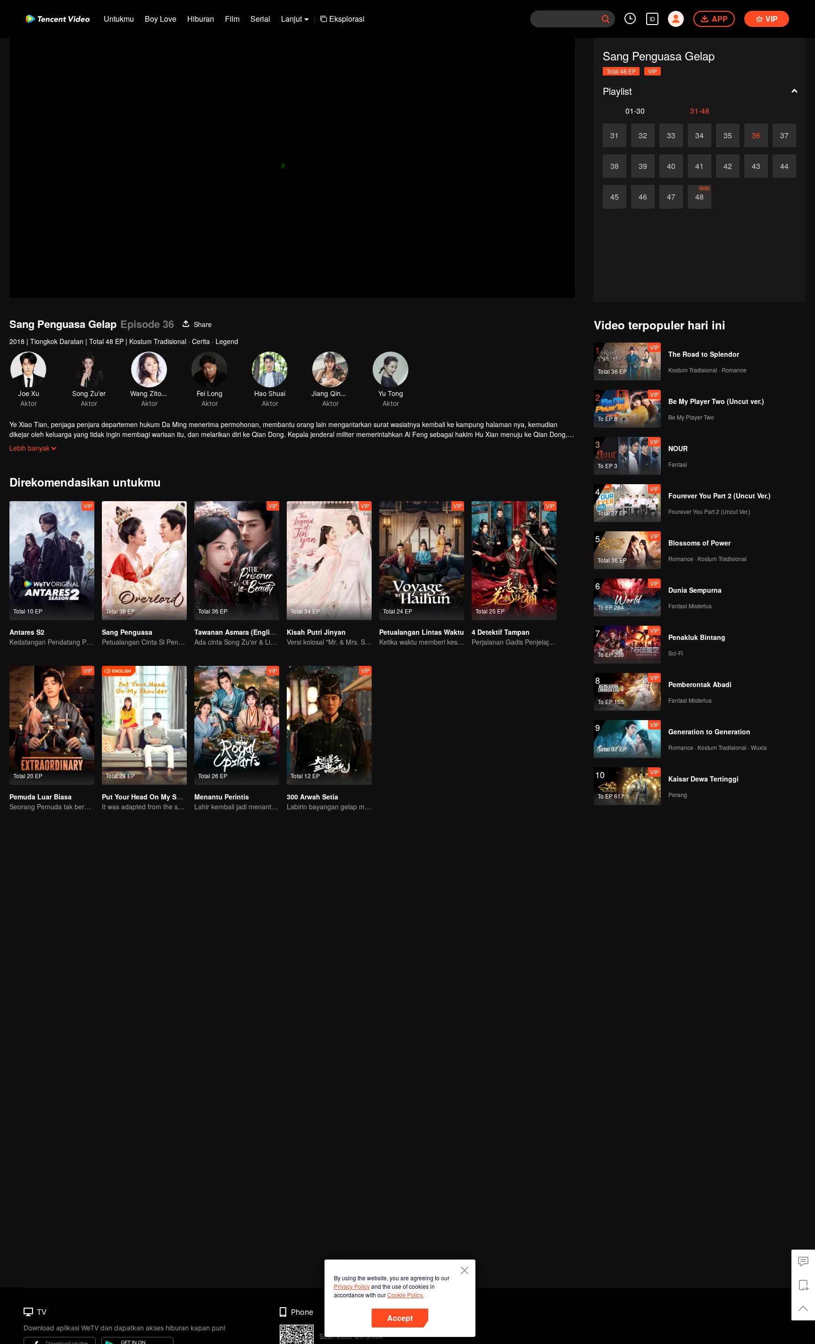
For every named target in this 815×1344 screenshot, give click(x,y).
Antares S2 (26, 632)
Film (232, 18)
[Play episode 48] (699, 197)
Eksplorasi (347, 18)
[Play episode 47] (671, 197)
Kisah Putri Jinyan (316, 632)
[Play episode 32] (643, 135)
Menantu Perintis (221, 796)
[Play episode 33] (671, 135)
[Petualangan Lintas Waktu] (421, 560)
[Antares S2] (51, 560)
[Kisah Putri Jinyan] (329, 560)
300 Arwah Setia (312, 796)
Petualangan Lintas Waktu (421, 632)
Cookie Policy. (405, 1295)
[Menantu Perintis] (236, 725)
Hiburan (200, 18)
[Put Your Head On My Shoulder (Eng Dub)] (144, 725)
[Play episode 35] (728, 135)
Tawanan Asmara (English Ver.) (243, 632)
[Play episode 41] (699, 166)
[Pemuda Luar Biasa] (51, 725)
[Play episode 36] (756, 135)
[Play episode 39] (643, 166)
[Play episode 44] (784, 166)
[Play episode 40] (671, 166)
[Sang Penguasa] (144, 560)
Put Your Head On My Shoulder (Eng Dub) (169, 796)
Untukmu (119, 18)
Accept (400, 1317)
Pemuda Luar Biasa (40, 796)
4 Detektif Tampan (501, 632)
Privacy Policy (352, 1286)
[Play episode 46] (643, 197)
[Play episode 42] (728, 166)
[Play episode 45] (614, 197)
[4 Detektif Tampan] (514, 560)
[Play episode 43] (756, 166)
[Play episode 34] (699, 135)
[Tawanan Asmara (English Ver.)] (236, 560)
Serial (260, 18)
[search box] (605, 19)
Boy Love (160, 18)
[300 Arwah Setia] (329, 725)
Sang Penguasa (127, 632)
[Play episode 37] (784, 135)
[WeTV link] (58, 18)
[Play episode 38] (614, 166)
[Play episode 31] (614, 135)
